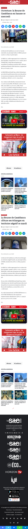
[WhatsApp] (20, 26)
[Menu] (2, 2)
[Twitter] (6, 26)
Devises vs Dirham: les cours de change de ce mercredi (20, 207)
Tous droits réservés (17, 509)
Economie (4, 7)
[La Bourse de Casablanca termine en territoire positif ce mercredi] (7, 182)
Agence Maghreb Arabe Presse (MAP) (10, 19)
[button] (14, 121)
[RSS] (6, 433)
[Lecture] (14, 121)
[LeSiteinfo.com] (14, 2)
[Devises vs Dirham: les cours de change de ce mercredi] (21, 199)
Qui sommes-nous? (19, 512)
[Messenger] (16, 26)
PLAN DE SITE (18, 514)
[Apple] (17, 433)
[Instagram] (18, 433)
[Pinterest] (13, 26)
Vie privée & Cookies (9, 512)
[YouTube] (15, 433)
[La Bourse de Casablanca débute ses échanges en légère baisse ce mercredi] (7, 199)
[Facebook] (2, 26)
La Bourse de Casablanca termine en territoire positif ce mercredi (7, 190)
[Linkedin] (9, 26)
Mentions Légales (10, 514)
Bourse (9, 168)
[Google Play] (20, 433)
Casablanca (18, 168)
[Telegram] (23, 26)
